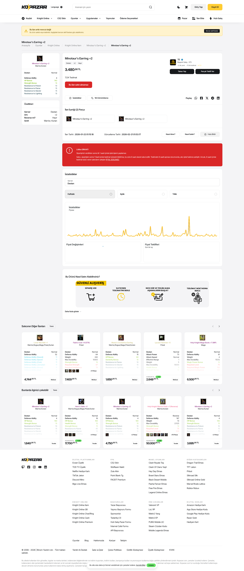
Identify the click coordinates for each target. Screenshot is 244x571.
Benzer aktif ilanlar (212, 31)
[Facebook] (201, 98)
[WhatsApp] (195, 98)
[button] (219, 326)
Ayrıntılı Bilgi (140, 565)
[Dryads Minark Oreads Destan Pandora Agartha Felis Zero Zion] (142, 182)
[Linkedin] (218, 98)
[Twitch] (23, 467)
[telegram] (212, 98)
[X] (207, 98)
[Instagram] (34, 467)
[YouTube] (39, 467)
